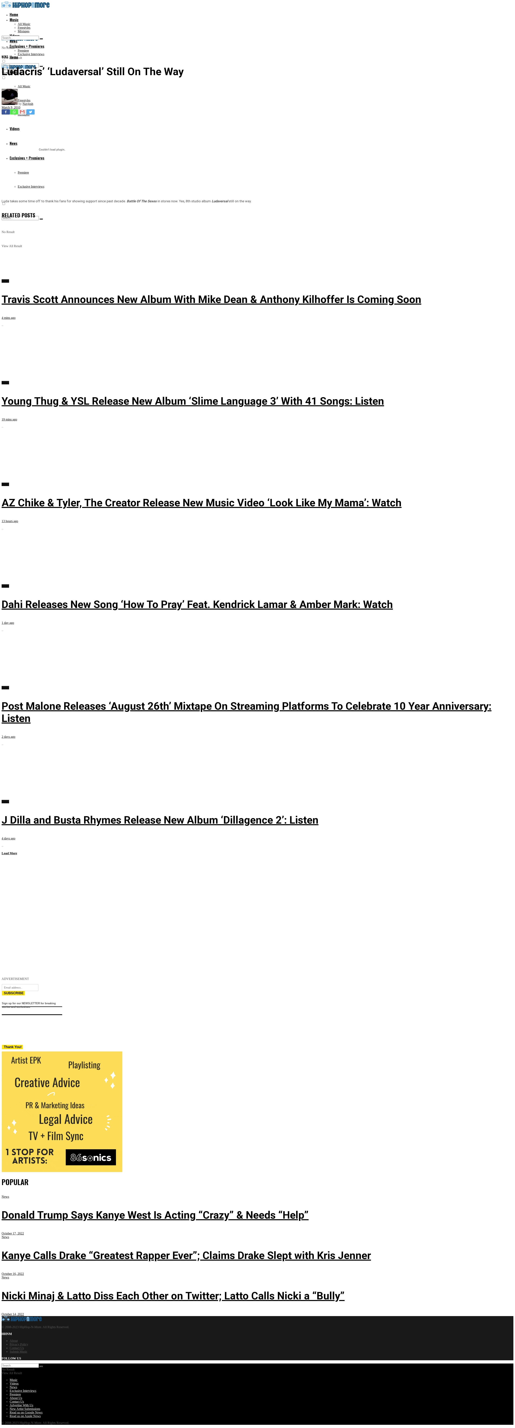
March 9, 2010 (11, 107)
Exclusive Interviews (31, 54)
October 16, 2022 (13, 1273)
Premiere (23, 50)
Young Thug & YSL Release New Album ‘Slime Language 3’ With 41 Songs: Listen (193, 401)
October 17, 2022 (13, 1233)
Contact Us (17, 1348)
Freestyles (24, 27)
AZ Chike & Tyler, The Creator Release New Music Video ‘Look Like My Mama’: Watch (202, 503)
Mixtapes (23, 31)
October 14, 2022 (13, 1314)
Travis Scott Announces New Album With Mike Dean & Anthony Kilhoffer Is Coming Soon (211, 299)
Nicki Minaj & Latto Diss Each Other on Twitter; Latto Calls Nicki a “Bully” (173, 1296)
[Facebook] (6, 112)
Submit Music (18, 1351)
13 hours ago (10, 521)
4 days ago (8, 838)
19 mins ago (9, 419)
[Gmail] (22, 112)
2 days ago (8, 736)
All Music (24, 24)
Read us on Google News (26, 1412)
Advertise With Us (21, 1405)
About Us (16, 1398)
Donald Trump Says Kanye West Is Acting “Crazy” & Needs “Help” (155, 1215)
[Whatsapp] (14, 112)
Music (14, 19)
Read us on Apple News (25, 1416)
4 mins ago (8, 317)
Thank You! (13, 1047)
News (5, 56)
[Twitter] (30, 112)
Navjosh (28, 103)
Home (14, 14)
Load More (9, 853)
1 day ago (8, 622)
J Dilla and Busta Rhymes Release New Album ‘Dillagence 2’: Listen (160, 820)
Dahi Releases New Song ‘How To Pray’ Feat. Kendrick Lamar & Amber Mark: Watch (197, 604)
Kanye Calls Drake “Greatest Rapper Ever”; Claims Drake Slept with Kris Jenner (186, 1255)
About (14, 1340)
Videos (14, 1383)
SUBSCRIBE (14, 993)
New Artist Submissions (25, 1409)
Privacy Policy (19, 1344)
